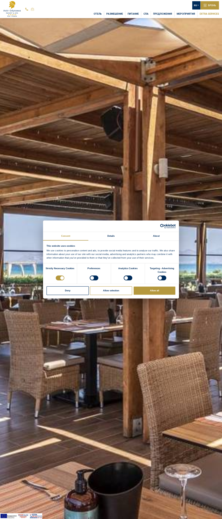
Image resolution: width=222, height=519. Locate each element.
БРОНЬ (212, 5)
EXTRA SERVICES (209, 13)
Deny (67, 290)
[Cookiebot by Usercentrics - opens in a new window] (162, 226)
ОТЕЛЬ (98, 13)
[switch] (94, 278)
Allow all (154, 290)
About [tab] (156, 236)
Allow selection (111, 290)
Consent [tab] (65, 236)
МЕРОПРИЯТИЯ (186, 13)
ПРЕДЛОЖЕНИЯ (162, 13)
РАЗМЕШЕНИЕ (114, 13)
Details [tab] (111, 236)
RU (195, 5)
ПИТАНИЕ (133, 13)
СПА (145, 13)
